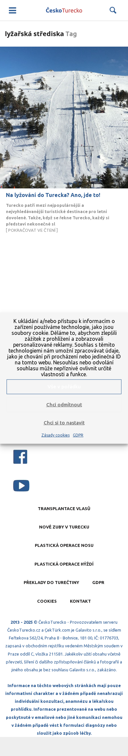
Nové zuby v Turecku (64, 527)
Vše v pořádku (64, 386)
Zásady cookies (55, 435)
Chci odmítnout (64, 404)
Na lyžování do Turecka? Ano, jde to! (53, 195)
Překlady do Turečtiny (51, 582)
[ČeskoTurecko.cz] (64, 10)
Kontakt (80, 601)
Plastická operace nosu (64, 545)
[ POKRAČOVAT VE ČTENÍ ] (57, 217)
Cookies (47, 601)
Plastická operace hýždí (64, 564)
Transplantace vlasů (64, 508)
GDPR (78, 435)
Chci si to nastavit (64, 422)
